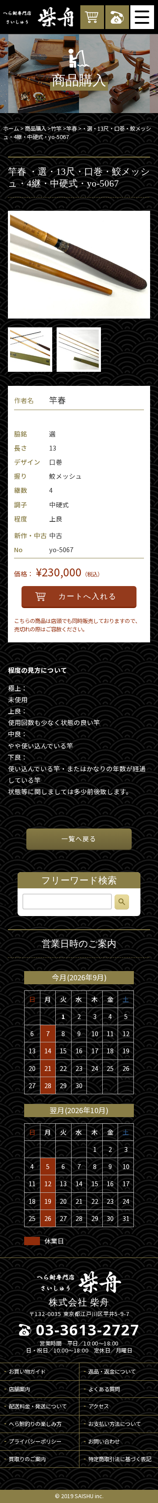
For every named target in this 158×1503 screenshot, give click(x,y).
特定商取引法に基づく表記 (119, 1459)
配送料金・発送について (38, 1406)
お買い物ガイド (27, 1371)
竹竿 (56, 128)
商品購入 (35, 128)
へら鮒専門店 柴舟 (38, 16)
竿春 (71, 128)
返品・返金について (112, 1371)
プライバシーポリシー (35, 1441)
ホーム (11, 128)
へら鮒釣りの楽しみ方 (35, 1424)
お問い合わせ (104, 1441)
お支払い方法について (114, 1424)
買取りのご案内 (27, 1459)
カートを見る (92, 17)
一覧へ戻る (79, 838)
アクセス (98, 1406)
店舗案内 (19, 1389)
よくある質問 (104, 1389)
